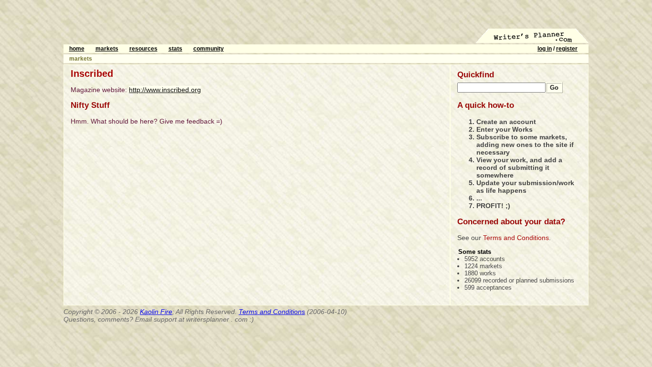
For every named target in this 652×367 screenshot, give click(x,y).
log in (544, 49)
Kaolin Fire (156, 311)
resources (143, 49)
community (208, 49)
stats (175, 49)
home (76, 49)
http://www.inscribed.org (165, 90)
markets (106, 49)
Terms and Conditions (516, 237)
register (567, 49)
